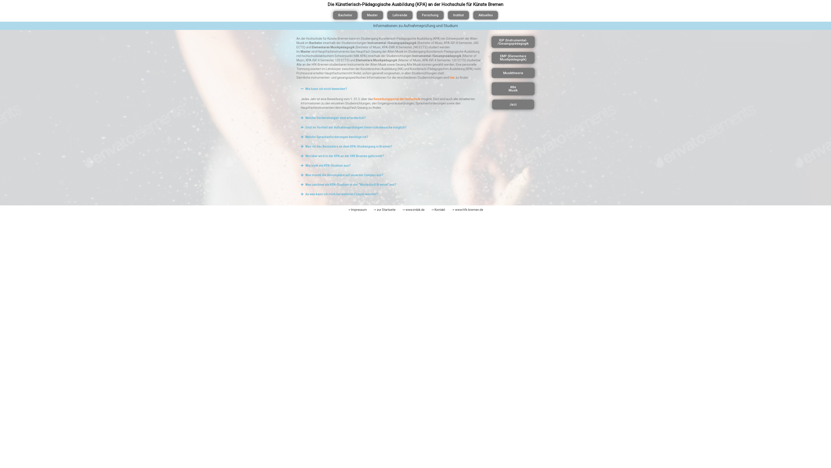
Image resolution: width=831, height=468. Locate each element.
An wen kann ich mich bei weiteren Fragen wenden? (341, 194)
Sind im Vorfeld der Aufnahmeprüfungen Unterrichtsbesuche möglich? (356, 127)
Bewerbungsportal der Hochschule (397, 99)
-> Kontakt (438, 209)
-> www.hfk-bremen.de (467, 209)
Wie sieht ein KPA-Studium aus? (328, 165)
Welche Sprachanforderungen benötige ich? (336, 137)
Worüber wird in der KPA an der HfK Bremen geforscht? (344, 156)
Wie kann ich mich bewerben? (326, 89)
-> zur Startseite (384, 209)
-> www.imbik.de (413, 209)
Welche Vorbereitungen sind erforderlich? (335, 118)
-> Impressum (357, 209)
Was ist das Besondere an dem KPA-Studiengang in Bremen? (348, 146)
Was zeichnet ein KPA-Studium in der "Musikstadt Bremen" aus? (350, 184)
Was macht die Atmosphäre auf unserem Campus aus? (344, 175)
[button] (389, 89)
